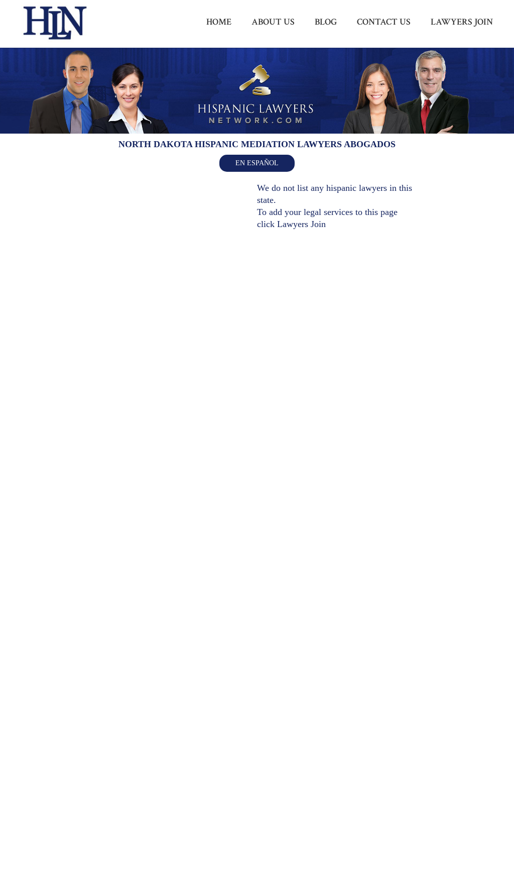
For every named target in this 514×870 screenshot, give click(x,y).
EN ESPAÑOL (257, 163)
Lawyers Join (301, 224)
